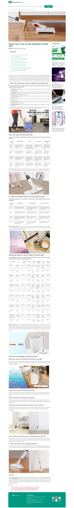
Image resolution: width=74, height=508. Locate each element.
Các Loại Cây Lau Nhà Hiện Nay (16, 56)
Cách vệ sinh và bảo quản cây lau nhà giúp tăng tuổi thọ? (21, 68)
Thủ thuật (16, 6)
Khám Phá (21, 6)
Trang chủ (10, 9)
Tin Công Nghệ (11, 6)
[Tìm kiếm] (63, 6)
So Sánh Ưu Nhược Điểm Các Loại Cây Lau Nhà (19, 58)
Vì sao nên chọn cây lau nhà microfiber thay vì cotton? (21, 67)
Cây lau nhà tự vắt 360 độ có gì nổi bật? (19, 64)
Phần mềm (33, 6)
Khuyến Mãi (41, 6)
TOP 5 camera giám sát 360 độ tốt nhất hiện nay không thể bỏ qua (24, 489)
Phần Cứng (28, 6)
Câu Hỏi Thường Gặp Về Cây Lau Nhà (17, 61)
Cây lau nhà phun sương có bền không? (18, 65)
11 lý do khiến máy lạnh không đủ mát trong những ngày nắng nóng (24, 488)
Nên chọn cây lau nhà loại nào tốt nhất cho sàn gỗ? (20, 62)
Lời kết (12, 71)
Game (25, 6)
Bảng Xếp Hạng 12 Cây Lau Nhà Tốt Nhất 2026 (19, 59)
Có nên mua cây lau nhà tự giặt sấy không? (19, 70)
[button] (49, 51)
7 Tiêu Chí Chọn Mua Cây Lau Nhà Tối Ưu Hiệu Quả (19, 55)
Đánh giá (36, 6)
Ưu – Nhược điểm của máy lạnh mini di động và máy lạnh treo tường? (25, 487)
